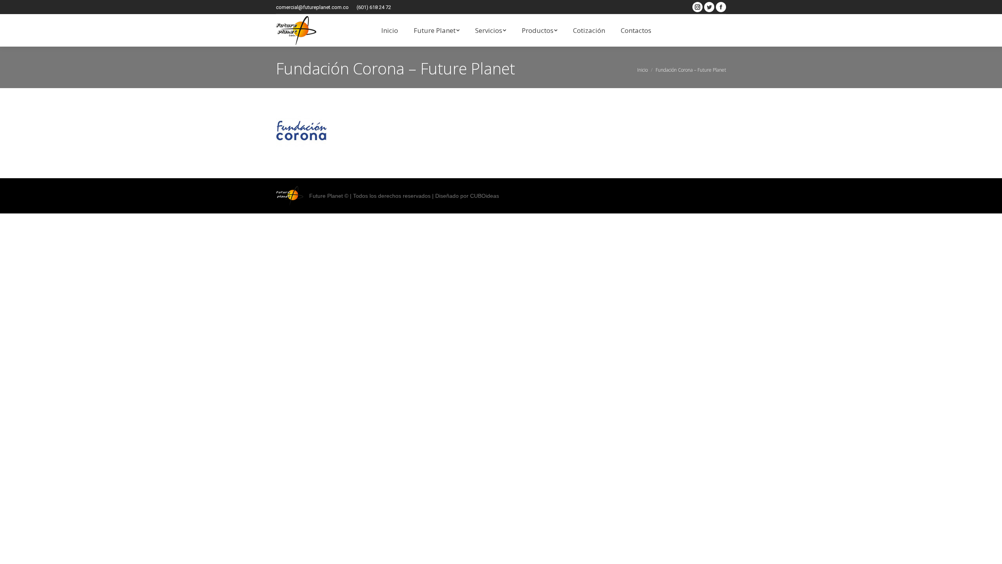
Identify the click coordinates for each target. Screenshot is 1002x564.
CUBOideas (484, 196)
